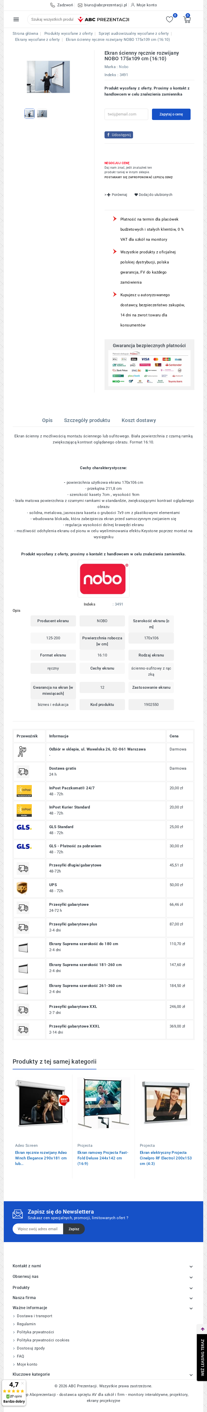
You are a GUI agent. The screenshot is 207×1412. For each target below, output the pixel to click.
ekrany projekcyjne (103, 1400)
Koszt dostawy (139, 420)
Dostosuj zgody (30, 1348)
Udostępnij (121, 135)
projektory (179, 1394)
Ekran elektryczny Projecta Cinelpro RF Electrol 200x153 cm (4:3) (166, 1158)
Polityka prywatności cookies (43, 1340)
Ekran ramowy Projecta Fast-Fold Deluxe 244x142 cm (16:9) (102, 1158)
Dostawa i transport (34, 1316)
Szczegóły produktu (87, 420)
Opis (47, 420)
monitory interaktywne (148, 1394)
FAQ (20, 1356)
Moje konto (26, 1364)
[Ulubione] (169, 19)
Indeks (110, 75)
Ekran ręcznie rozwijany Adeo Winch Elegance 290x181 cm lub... (41, 1158)
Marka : (111, 67)
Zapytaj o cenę (171, 114)
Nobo (124, 67)
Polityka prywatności (35, 1332)
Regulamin (26, 1324)
